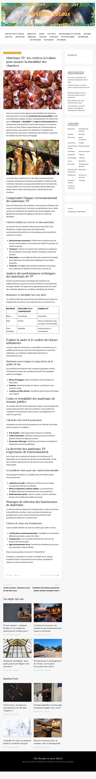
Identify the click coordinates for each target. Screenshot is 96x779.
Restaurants (49, 40)
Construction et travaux (14, 34)
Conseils (81, 143)
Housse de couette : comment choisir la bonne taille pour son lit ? (78, 87)
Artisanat (87, 34)
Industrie (8, 37)
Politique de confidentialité (76, 212)
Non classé (71, 164)
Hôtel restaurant (68, 37)
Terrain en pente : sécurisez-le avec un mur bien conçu (16, 589)
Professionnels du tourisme (70, 34)
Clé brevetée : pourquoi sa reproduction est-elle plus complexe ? (15, 708)
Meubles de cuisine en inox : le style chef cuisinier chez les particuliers (77, 95)
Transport (82, 180)
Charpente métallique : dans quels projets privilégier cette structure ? (16, 664)
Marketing (82, 161)
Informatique (83, 37)
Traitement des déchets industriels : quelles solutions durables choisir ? (46, 589)
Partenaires (61, 40)
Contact (70, 208)
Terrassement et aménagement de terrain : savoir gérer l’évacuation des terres (47, 664)
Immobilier (32, 37)
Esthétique (54, 37)
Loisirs (41, 34)
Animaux (70, 134)
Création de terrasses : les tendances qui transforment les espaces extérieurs (48, 628)
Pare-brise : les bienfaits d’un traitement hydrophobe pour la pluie (78, 80)
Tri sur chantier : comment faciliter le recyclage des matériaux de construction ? (15, 628)
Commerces (71, 143)
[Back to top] (94, 777)
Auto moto (52, 34)
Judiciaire (42, 37)
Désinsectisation (84, 146)
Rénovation (31, 34)
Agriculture (20, 37)
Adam (18, 575)
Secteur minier (35, 40)
